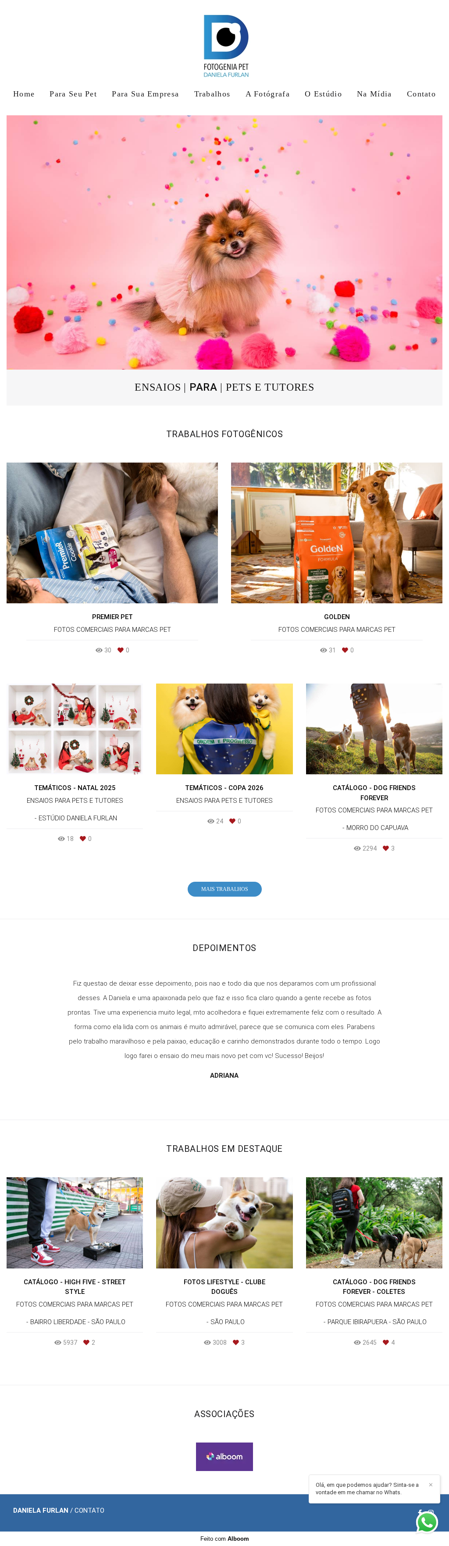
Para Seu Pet (73, 93)
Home (24, 93)
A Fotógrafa (268, 93)
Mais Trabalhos (224, 889)
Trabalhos (212, 93)
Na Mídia (374, 93)
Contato (421, 93)
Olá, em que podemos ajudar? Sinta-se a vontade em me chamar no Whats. (367, 1489)
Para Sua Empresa (145, 93)
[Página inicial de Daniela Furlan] (224, 41)
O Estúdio (323, 93)
